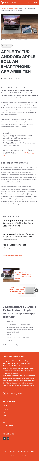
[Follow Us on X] (4, 438)
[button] (28, 2)
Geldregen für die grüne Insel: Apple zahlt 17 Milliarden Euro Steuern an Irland (18, 223)
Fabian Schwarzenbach (10, 239)
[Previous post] (2, 275)
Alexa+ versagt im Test (14, 245)
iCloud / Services (6, 45)
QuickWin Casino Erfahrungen (12, 256)
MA (4, 416)
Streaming (18, 78)
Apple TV (11, 78)
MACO (5, 422)
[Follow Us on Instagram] (8, 438)
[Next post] (36, 290)
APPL (4, 406)
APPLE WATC (7, 426)
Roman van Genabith (9, 229)
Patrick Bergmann (8, 248)
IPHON (5, 409)
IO (3, 419)
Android (5, 78)
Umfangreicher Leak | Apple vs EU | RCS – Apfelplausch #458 (18, 235)
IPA (4, 412)
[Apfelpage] (8, 2)
